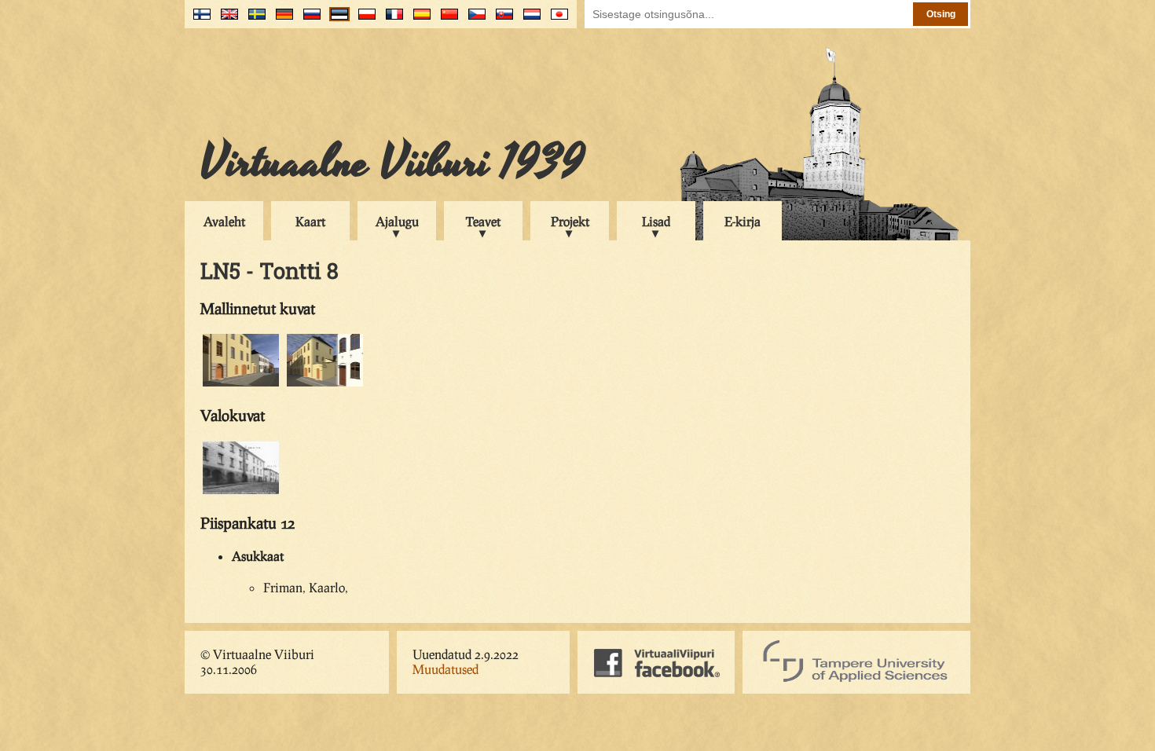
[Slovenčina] (501, 20)
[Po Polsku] (363, 20)
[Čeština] (473, 20)
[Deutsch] (281, 20)
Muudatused (445, 668)
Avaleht (224, 221)
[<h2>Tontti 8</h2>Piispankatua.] (240, 383)
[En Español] (418, 20)
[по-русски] (308, 20)
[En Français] (391, 20)
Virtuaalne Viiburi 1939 (392, 162)
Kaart (310, 221)
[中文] (446, 20)
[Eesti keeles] (336, 20)
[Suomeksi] (198, 20)
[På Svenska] (253, 20)
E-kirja (742, 221)
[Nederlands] (528, 20)
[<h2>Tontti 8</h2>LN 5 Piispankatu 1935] (240, 491)
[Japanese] (556, 20)
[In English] (226, 20)
